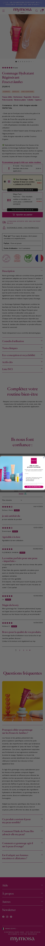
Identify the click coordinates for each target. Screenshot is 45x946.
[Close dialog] (44, 457)
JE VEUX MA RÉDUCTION (34, 486)
